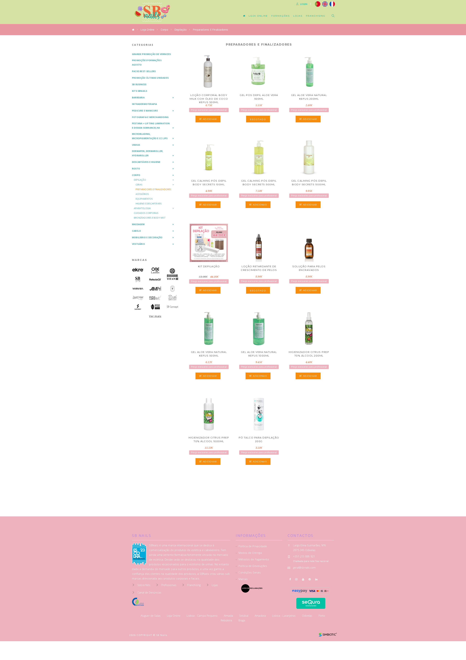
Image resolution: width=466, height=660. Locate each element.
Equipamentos (144, 198)
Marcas (139, 260)
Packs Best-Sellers (144, 71)
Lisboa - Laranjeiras (284, 615)
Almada (229, 615)
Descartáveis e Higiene (146, 162)
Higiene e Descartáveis (148, 203)
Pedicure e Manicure (145, 110)
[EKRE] (138, 269)
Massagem (138, 224)
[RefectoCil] (155, 280)
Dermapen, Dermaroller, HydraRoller (147, 153)
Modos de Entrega (249, 553)
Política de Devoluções (251, 566)
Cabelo (136, 230)
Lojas (297, 15)
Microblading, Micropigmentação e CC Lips (149, 136)
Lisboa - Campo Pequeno (202, 615)
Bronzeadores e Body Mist (149, 217)
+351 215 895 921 (304, 556)
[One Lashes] (155, 270)
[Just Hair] (138, 298)
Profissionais (169, 585)
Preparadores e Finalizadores (210, 29)
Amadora (261, 615)
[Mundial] (172, 272)
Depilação (180, 29)
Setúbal (244, 615)
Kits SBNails (139, 91)
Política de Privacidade (251, 546)
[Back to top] (455, 649)
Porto (322, 615)
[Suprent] (138, 307)
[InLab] (172, 298)
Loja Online (258, 15)
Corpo (164, 29)
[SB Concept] (172, 307)
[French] (333, 3)
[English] (325, 3)
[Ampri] (155, 289)
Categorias (143, 44)
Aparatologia (142, 208)
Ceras (139, 184)
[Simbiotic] (328, 633)
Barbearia (138, 97)
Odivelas (307, 615)
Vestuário (138, 244)
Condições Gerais (248, 572)
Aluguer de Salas (151, 615)
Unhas (136, 144)
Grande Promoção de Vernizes (151, 54)
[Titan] (172, 279)
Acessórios (142, 194)
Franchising (315, 15)
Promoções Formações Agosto (146, 62)
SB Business (139, 84)
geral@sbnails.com (304, 567)
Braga (241, 620)
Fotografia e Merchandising (150, 117)
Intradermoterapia (144, 104)
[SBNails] (138, 280)
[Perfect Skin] (172, 289)
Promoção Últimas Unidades (150, 77)
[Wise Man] (155, 307)
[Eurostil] (155, 298)
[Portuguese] (317, 3)
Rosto (136, 168)
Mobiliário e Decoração (147, 237)
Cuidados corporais (146, 213)
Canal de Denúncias (149, 592)
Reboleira (227, 620)
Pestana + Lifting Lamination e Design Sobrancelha (151, 125)
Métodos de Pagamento (252, 559)
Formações (280, 15)
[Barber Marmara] (138, 289)
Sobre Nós (143, 585)
